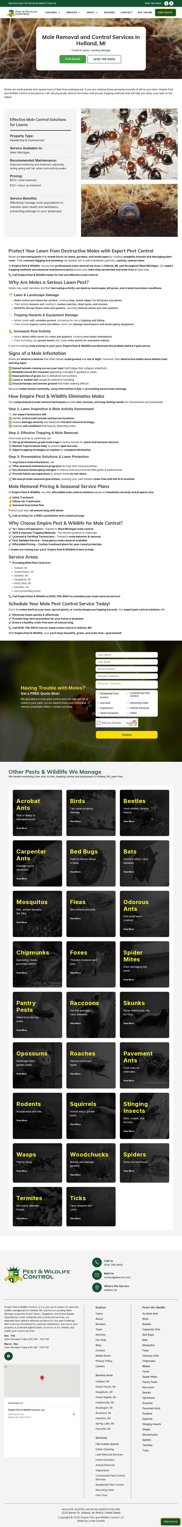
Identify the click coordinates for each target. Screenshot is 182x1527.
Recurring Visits (105, 1489)
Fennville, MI (103, 1428)
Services (101, 1334)
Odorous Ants (150, 1355)
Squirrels (147, 1418)
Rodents (147, 1413)
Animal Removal (105, 1465)
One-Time (101, 1495)
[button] (53, 12)
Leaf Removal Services (109, 1454)
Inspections (102, 1470)
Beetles (146, 1324)
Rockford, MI (103, 1413)
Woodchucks (150, 1434)
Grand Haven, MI (106, 1386)
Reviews (101, 1324)
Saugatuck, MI (104, 1391)
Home (99, 1313)
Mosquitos (148, 1345)
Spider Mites (149, 1376)
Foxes (145, 1371)
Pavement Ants (151, 1408)
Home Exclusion (105, 1459)
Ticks (145, 1450)
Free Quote (72, 59)
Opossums (148, 1397)
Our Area (101, 1339)
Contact (100, 1350)
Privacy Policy (104, 1360)
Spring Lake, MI (105, 1423)
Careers (100, 1366)
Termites (147, 1445)
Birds (145, 1318)
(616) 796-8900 (153, 3)
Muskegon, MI (104, 1407)
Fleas (145, 1350)
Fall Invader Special (107, 1444)
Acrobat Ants (150, 1313)
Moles (146, 1366)
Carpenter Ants (151, 1329)
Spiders (146, 1439)
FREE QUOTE (165, 12)
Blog (98, 1345)
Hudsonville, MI (105, 1402)
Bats (145, 1339)
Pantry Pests (149, 1382)
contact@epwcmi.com (117, 1277)
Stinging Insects (151, 1424)
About (99, 1318)
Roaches (147, 1403)
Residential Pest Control (110, 1484)
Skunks (146, 1392)
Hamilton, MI (103, 1418)
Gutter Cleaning (105, 1449)
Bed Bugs (148, 1334)
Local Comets (96, 1520)
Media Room (103, 1355)
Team (99, 1329)
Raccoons (148, 1387)
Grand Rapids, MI (106, 1397)
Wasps (146, 1429)
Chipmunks (148, 1360)
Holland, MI (102, 1381)
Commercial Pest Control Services (110, 1477)
